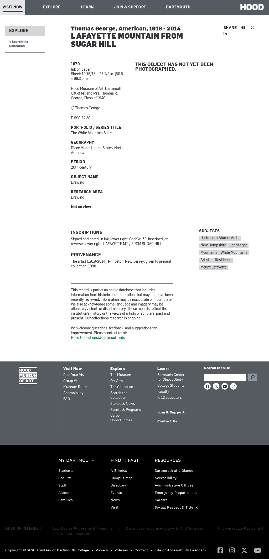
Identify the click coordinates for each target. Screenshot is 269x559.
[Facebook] (220, 550)
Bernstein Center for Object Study (170, 377)
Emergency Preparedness (176, 492)
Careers (161, 500)
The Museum (120, 375)
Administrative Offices (174, 485)
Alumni (64, 492)
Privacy (102, 550)
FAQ (66, 399)
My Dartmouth (76, 460)
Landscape (238, 245)
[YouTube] (257, 550)
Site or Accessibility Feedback (180, 550)
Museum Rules (75, 387)
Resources (168, 460)
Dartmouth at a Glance (174, 470)
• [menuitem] (92, 550)
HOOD (252, 7)
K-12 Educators (169, 398)
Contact (141, 550)
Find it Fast (125, 460)
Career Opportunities (121, 418)
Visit (115, 507)
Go (252, 377)
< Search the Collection (18, 44)
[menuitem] (77, 481)
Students (66, 470)
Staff (62, 485)
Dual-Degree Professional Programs (82, 528)
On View (116, 381)
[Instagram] (232, 550)
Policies (121, 550)
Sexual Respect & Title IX (176, 507)
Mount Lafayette (213, 268)
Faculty (163, 392)
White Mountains (234, 253)
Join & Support (130, 7)
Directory (118, 485)
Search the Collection (118, 395)
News (115, 500)
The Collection (121, 387)
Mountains (208, 253)
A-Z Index (119, 470)
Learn (87, 7)
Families (65, 500)
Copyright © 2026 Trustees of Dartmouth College (47, 550)
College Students (171, 386)
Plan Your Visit (74, 375)
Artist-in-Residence (215, 260)
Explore (52, 7)
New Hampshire (213, 245)
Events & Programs (125, 410)
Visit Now (13, 7)
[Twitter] (244, 550)
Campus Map (122, 477)
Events (116, 492)
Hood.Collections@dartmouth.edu (98, 338)
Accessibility (73, 393)
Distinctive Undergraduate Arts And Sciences (165, 528)
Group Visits (72, 381)
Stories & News (122, 404)
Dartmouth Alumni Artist (220, 238)
